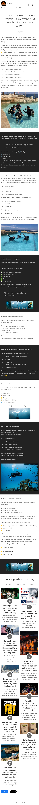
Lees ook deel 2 (8, 551)
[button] (29, 5)
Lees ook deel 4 (8, 555)
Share (5, 791)
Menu (36, 5)
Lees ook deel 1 (8, 547)
